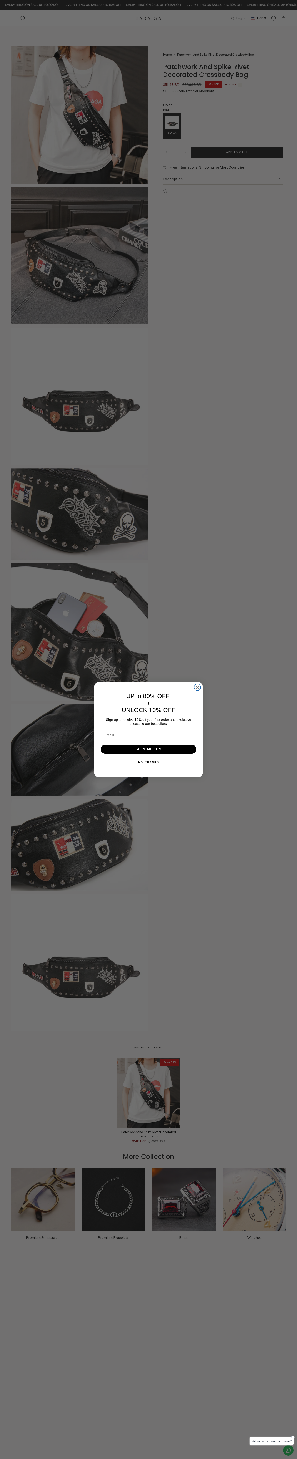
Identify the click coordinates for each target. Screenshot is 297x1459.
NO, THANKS (148, 762)
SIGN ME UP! (148, 749)
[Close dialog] (197, 687)
